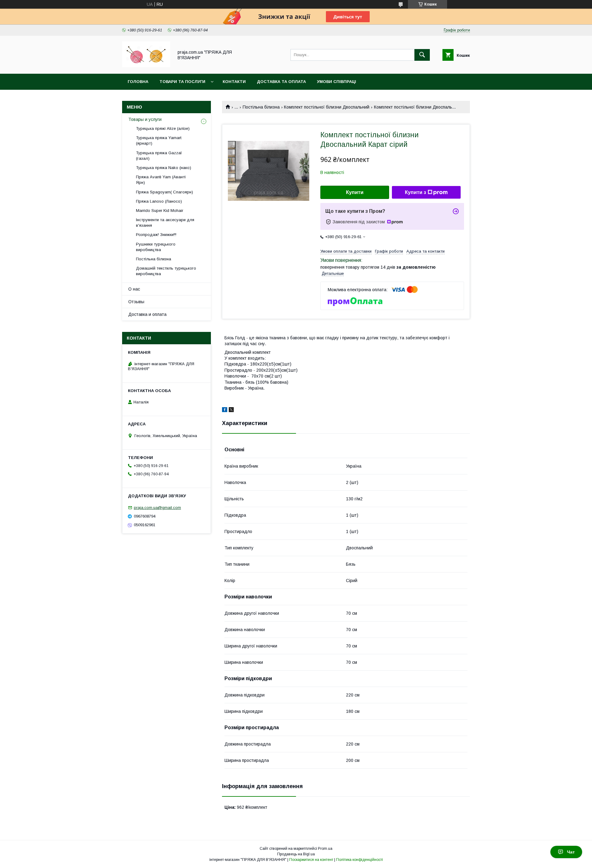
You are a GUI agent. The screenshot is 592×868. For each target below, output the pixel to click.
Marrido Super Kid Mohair (159, 210)
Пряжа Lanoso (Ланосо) (159, 201)
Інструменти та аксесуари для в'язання (165, 222)
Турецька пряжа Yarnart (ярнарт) (158, 140)
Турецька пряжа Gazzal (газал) (159, 156)
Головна (138, 81)
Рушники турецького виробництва (155, 247)
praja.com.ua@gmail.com (157, 507)
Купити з (415, 192)
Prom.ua (325, 848)
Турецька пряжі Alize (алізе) (163, 128)
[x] (231, 410)
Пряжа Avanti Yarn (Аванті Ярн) (161, 180)
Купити (355, 192)
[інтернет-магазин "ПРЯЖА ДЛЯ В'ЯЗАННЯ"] (146, 65)
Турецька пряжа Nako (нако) (163, 167)
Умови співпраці (336, 81)
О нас (134, 289)
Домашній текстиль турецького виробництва (166, 271)
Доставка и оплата (147, 314)
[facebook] (224, 410)
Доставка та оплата (281, 81)
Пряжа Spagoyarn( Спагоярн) (164, 192)
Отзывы (136, 301)
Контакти (234, 81)
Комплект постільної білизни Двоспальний (326, 107)
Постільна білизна (261, 107)
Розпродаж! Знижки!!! (156, 234)
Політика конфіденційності (359, 860)
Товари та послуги (182, 81)
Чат (571, 851)
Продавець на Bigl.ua (296, 854)
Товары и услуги (145, 119)
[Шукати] (422, 55)
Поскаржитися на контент (311, 860)
